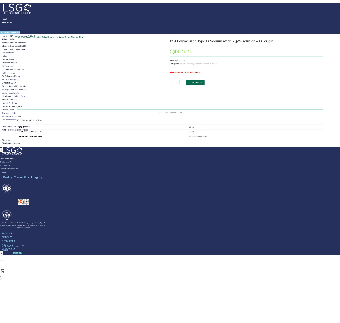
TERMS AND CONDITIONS (10, 246)
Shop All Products (32, 37)
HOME (4, 19)
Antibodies (6, 26)
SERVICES (7, 237)
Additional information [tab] (170, 112)
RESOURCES (8, 241)
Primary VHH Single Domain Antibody (18, 29)
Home (19, 37)
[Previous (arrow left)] (1, 260)
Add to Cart (195, 83)
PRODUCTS (7, 22)
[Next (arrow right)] (3, 260)
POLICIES (5, 250)
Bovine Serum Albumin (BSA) (70, 37)
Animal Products (49, 37)
